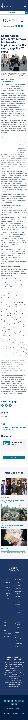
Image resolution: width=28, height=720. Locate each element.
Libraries (17, 609)
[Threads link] (16, 704)
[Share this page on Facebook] (6, 405)
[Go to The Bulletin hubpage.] (6, 443)
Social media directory (14, 709)
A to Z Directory (17, 617)
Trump (11, 429)
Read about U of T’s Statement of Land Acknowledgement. (15, 684)
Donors (7, 598)
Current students (7, 586)
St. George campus (17, 628)
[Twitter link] (16, 26)
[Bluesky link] (12, 704)
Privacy (6, 630)
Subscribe (14, 457)
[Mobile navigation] (25, 5)
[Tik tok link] (23, 701)
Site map (6, 636)
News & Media (18, 579)
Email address (6, 448)
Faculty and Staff (8, 594)
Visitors (7, 601)
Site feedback (7, 633)
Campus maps (18, 643)
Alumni (7, 590)
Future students (7, 581)
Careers (6, 625)
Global (6, 427)
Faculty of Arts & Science (15, 427)
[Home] (7, 5)
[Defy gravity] (14, 567)
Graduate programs (17, 597)
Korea (2, 427)
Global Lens (4, 416)
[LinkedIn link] (19, 701)
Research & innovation (18, 603)
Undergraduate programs (18, 592)
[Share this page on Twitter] (2, 405)
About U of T (18, 582)
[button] (21, 6)
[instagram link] (22, 26)
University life (18, 607)
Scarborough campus (18, 639)
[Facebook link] (19, 26)
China (7, 429)
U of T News (14, 20)
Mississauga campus (18, 634)
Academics (18, 588)
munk (24, 427)
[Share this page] (10, 405)
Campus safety (18, 646)
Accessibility (7, 628)
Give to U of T (18, 585)
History (3, 429)
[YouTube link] (16, 701)
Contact (6, 622)
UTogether (17, 612)
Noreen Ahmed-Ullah (8, 81)
